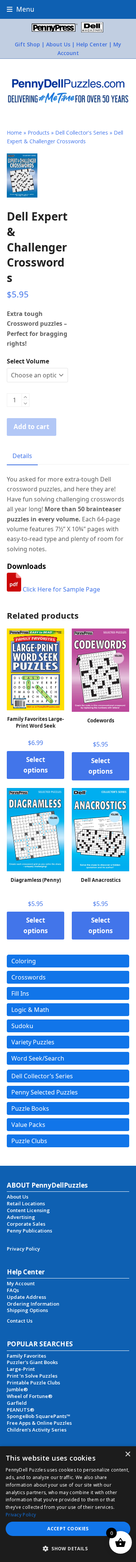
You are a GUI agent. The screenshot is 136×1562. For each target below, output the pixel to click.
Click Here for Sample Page (60, 589)
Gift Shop (27, 44)
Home (14, 132)
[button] (20, 9)
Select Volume (28, 361)
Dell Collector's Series (81, 132)
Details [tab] (22, 456)
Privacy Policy (21, 1514)
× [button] (127, 1454)
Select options (35, 764)
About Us (58, 44)
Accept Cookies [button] (68, 1528)
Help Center (91, 44)
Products (38, 132)
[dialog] (68, 1504)
